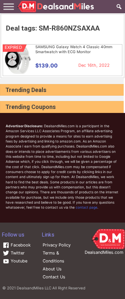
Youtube (18, 260)
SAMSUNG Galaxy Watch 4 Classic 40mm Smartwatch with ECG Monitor (73, 49)
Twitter (17, 252)
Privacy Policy (57, 245)
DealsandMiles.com (104, 252)
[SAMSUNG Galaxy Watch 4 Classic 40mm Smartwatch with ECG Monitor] (18, 72)
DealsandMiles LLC (34, 288)
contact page (86, 207)
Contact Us (54, 276)
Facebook (20, 245)
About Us (52, 268)
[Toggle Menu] (8, 6)
